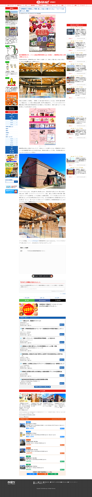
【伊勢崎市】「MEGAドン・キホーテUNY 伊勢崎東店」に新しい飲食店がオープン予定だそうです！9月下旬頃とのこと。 (80, 172)
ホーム (36, 482)
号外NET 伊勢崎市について (40, 483)
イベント (69, 5)
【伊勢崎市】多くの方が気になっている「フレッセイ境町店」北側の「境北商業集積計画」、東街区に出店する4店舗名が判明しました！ (80, 68)
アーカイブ (82, 5)
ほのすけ (27, 416)
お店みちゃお (49, 5)
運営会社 (40, 482)
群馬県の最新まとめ (9, 126)
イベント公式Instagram (33, 240)
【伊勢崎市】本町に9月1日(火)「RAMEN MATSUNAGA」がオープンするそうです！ (80, 56)
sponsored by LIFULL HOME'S (58, 418)
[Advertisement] (77, 15)
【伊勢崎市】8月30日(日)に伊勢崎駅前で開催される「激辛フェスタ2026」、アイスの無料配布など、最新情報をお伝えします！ (80, 133)
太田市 (7, 134)
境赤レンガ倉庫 (32, 414)
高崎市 (7, 130)
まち (57, 5)
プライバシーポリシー (73, 482)
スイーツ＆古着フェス (23, 414)
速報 (75, 5)
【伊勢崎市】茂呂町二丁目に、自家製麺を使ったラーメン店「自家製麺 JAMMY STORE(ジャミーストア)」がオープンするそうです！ (80, 45)
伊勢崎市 (53, 2)
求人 (26, 5)
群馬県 (39, 13)
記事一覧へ (42, 297)
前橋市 (7, 128)
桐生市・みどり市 (9, 136)
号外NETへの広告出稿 (55, 482)
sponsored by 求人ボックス (34, 317)
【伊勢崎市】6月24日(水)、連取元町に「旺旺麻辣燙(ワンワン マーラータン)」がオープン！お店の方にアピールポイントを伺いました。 (80, 121)
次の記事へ (57, 297)
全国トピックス (10, 5)
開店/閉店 (33, 5)
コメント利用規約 (63, 293)
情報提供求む (47, 482)
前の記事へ (27, 297)
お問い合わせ (64, 482)
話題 (62, 5)
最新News (19, 5)
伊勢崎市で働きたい (24, 317)
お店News (41, 5)
